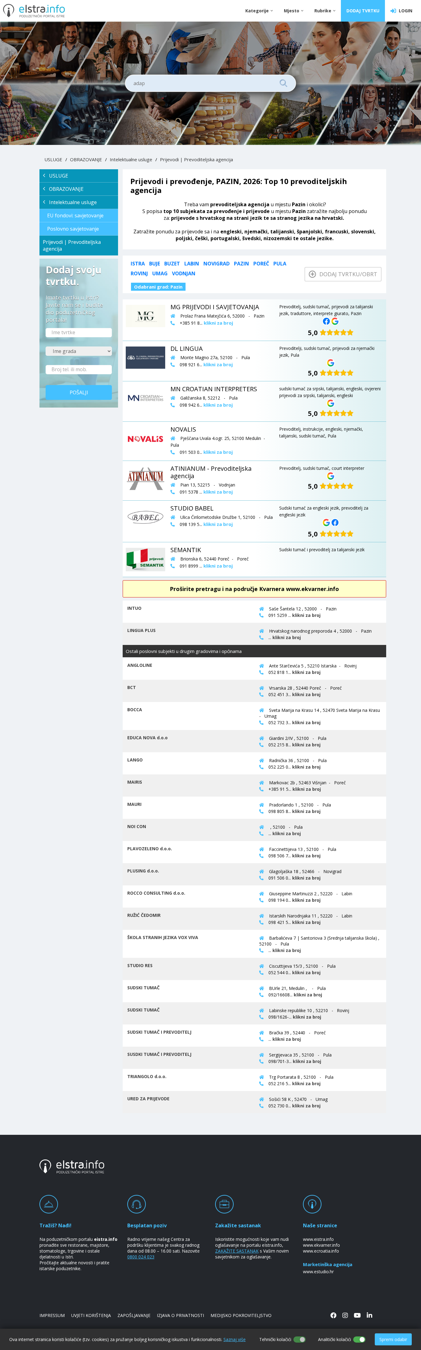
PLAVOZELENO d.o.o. (149, 848)
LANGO (135, 760)
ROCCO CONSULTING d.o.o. (156, 893)
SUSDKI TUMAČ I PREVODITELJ (159, 1054)
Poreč (261, 263)
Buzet (172, 263)
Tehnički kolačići (275, 1339)
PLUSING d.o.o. (143, 871)
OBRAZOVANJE (86, 159)
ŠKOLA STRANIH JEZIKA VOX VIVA (162, 937)
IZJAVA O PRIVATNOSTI (180, 1315)
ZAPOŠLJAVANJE (133, 1315)
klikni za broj (306, 615)
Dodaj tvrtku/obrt (346, 274)
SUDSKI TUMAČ (143, 988)
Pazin (241, 263)
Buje (154, 263)
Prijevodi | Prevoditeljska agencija (196, 159)
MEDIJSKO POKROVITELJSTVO (241, 1315)
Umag (160, 273)
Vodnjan (183, 273)
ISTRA (138, 263)
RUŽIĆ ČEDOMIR (144, 915)
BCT (131, 687)
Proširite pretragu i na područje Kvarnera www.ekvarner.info (254, 589)
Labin (191, 263)
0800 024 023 (140, 1257)
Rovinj (139, 273)
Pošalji (79, 392)
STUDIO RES (140, 965)
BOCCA (134, 709)
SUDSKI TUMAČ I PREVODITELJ (159, 1032)
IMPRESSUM (52, 1315)
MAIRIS (134, 782)
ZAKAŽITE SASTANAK (237, 1251)
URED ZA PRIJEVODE (148, 1099)
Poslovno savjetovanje (73, 228)
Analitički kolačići (334, 1339)
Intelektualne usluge (131, 159)
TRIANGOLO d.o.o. (146, 1076)
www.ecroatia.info (321, 1251)
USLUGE (53, 159)
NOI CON (136, 826)
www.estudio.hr (318, 1271)
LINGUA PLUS (141, 630)
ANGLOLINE (139, 665)
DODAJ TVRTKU (362, 11)
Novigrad (216, 263)
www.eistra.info (318, 1239)
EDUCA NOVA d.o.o (147, 738)
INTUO (134, 608)
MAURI (134, 804)
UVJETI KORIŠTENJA (91, 1315)
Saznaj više (234, 1339)
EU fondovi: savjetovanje (75, 215)
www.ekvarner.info (321, 1245)
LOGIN (404, 11)
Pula (279, 263)
